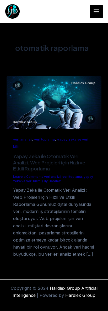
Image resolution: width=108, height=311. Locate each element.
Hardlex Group (80, 295)
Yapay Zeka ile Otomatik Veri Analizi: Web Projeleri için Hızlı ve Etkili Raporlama (49, 162)
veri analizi (22, 139)
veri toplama (44, 139)
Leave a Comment (27, 177)
